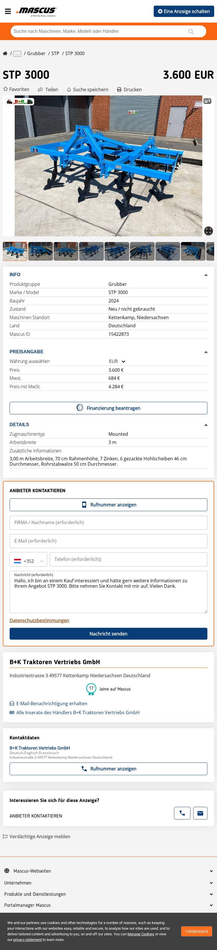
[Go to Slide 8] (193, 251)
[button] (16, 89)
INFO (15, 274)
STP (55, 53)
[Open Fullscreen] (208, 230)
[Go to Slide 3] (66, 251)
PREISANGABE (27, 351)
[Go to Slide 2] (40, 251)
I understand (196, 931)
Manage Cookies (140, 934)
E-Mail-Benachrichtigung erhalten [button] (51, 703)
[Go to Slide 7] (167, 251)
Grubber (36, 53)
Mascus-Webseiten (32, 871)
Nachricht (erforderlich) (33, 574)
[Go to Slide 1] (15, 251)
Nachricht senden (108, 634)
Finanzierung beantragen (113, 408)
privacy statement (27, 940)
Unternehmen (17, 883)
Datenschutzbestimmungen (39, 620)
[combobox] (109, 361)
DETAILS (19, 424)
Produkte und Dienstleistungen (35, 894)
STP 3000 (74, 53)
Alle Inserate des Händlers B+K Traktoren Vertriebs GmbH (78, 712)
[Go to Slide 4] (91, 251)
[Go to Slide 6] (142, 251)
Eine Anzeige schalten (187, 11)
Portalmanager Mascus (27, 905)
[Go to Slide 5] (117, 251)
